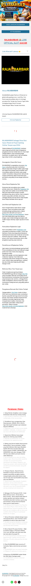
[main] (16, 10)
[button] (2, 2)
